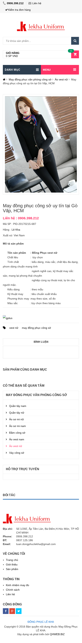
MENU (47, 69)
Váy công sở (16, 452)
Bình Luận (41, 341)
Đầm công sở (17, 432)
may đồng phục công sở (36, 327)
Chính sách (13, 589)
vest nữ (13, 327)
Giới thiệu (12, 564)
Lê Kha (16, 229)
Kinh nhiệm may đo (17, 585)
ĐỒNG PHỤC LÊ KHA (41, 621)
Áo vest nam (16, 439)
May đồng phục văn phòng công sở (30, 79)
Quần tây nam (17, 405)
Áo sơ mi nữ (16, 419)
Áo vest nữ (61, 79)
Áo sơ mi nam (17, 426)
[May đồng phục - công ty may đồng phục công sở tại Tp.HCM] (41, 23)
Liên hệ (36, 3)
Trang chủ (12, 559)
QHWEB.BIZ (57, 634)
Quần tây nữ (16, 412)
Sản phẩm (12, 569)
